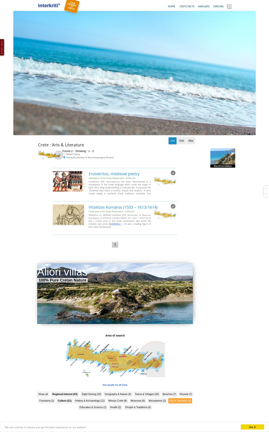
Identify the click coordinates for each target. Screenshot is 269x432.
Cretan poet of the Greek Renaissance (111, 217)
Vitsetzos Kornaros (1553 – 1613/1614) (123, 212)
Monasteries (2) (157, 406)
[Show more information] (54, 202)
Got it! (252, 427)
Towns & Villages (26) (147, 399)
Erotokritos (114, 229)
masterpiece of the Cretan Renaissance (112, 183)
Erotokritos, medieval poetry (114, 179)
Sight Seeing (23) (91, 399)
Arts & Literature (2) (180, 406)
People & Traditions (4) (138, 412)
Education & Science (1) (93, 412)
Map (191, 146)
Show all (43, 399)
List (173, 146)
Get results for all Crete (115, 390)
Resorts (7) (186, 399)
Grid (181, 146)
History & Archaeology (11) (90, 406)
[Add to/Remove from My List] (173, 178)
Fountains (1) (46, 406)
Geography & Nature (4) (118, 399)
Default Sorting (73, 160)
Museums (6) (138, 406)
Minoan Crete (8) (117, 406)
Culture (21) (64, 406)
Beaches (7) (169, 399)
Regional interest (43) (64, 399)
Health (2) (115, 412)
